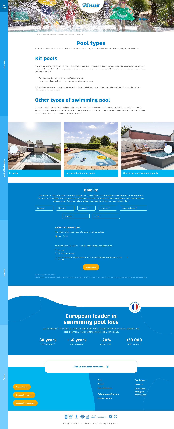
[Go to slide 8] (98, 179)
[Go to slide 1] (83, 179)
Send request (91, 267)
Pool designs (140, 380)
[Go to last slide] (14, 149)
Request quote (22, 387)
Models (137, 384)
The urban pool (140, 395)
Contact (101, 384)
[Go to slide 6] (94, 179)
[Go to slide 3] (88, 179)
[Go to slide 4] (90, 179)
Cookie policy (102, 423)
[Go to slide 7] (96, 179)
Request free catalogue (25, 403)
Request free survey (24, 395)
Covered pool (140, 389)
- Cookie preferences (112, 423)
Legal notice (83, 423)
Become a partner (105, 398)
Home (100, 380)
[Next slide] (168, 149)
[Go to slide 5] (92, 179)
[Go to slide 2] (85, 179)
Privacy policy (92, 423)
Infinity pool (139, 392)
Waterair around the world (108, 394)
